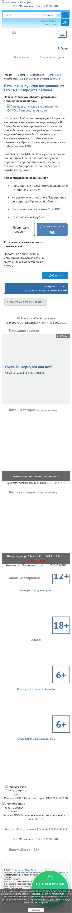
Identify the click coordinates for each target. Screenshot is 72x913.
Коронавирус (37, 74)
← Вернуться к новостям (19, 229)
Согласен (36, 910)
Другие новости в (52, 226)
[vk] (52, 232)
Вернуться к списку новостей (26, 302)
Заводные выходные (52, 57)
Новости (21, 74)
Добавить (55, 275)
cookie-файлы (35, 891)
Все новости (21, 57)
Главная (8, 74)
